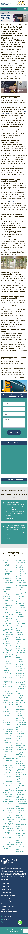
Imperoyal (8, 789)
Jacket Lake (8, 794)
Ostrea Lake (21, 634)
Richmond (20, 695)
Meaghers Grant (22, 575)
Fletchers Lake (9, 727)
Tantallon (20, 763)
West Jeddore (21, 819)
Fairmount (8, 717)
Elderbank (8, 708)
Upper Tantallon (22, 801)
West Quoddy (21, 833)
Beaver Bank (8, 576)
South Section (21, 745)
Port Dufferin (21, 664)
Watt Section (21, 805)
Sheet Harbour (21, 722)
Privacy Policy (5, 909)
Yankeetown (21, 851)
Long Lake (8, 832)
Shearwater (20, 720)
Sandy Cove (20, 711)
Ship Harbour (21, 733)
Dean (6, 652)
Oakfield (19, 630)
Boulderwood (9, 600)
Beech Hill (8, 586)
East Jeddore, (9, 677)
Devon (7, 658)
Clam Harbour (9, 625)
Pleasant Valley (21, 661)
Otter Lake (20, 636)
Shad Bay (20, 717)
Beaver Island (9, 582)
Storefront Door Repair (7, 906)
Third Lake (20, 772)
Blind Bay (7, 598)
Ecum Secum (9, 702)
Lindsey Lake (9, 823)
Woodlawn (20, 846)
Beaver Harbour (9, 580)
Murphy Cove (21, 607)
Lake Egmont (9, 812)
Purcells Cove (21, 688)
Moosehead (20, 602)
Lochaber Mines (9, 830)
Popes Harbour (21, 663)
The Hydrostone (22, 771)
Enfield (7, 715)
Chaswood (8, 622)
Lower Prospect (9, 843)
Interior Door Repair (7, 901)
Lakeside (7, 816)
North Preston (21, 628)
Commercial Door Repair (8, 895)
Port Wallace (21, 666)
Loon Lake (8, 834)
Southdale (20, 747)
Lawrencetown (9, 819)
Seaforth (19, 715)
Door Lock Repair (6, 886)
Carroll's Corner (9, 614)
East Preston (9, 692)
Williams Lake (21, 839)
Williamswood (21, 841)
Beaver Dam (8, 578)
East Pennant (9, 686)
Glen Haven (8, 733)
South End (20, 744)
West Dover (20, 815)
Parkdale (20, 646)
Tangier (19, 762)
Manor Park (20, 567)
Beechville (8, 587)
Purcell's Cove (21, 686)
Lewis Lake (8, 821)
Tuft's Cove (20, 785)
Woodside (20, 848)
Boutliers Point (9, 602)
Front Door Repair (6, 898)
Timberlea (20, 778)
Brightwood (8, 605)
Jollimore (7, 799)
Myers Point (20, 614)
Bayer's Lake (8, 571)
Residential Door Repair (8, 892)
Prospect (20, 682)
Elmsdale (7, 711)
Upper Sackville (21, 799)
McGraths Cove (21, 571)
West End (20, 817)
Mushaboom (21, 609)
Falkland (7, 720)
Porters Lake (21, 668)
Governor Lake (9, 747)
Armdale (7, 564)
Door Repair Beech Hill (10, 12)
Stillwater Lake (21, 760)
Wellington (20, 810)
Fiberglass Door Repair (7, 904)
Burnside (7, 611)
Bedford (7, 584)
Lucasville (20, 564)
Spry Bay (19, 751)
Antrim (7, 562)
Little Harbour (9, 828)
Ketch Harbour (9, 801)
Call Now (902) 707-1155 (9, 9)
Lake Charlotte (9, 808)
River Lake (20, 697)
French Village (9, 729)
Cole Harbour (9, 634)
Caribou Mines (9, 613)
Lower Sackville (9, 844)
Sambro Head (21, 709)
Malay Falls (20, 566)
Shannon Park (21, 718)
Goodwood (8, 745)
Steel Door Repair (6, 889)
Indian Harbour (9, 790)
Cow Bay (7, 641)
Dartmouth (8, 650)
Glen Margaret (9, 735)
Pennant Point (21, 654)
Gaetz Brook (8, 731)
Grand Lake (8, 751)
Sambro (19, 706)
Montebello (20, 596)
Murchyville (20, 605)
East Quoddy (9, 693)
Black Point (8, 596)
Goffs (6, 744)
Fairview (7, 718)
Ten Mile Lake (21, 767)
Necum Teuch (21, 618)
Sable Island (20, 700)
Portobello (20, 675)
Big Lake (7, 593)
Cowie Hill (8, 643)
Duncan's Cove (9, 667)
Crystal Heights (9, 649)
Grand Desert (9, 749)
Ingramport (8, 792)
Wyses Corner (21, 850)
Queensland (20, 690)
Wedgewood (21, 808)
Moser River (20, 603)
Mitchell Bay (20, 591)
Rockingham (21, 699)
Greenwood (8, 753)
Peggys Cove (21, 648)
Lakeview (8, 817)
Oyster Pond (21, 639)
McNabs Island (21, 573)
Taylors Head (21, 765)
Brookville (8, 609)
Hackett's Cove (9, 758)
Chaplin (7, 620)
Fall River (7, 722)
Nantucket (20, 616)
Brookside (8, 607)
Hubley (7, 787)
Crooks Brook (9, 647)
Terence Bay (21, 769)
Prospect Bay (21, 684)
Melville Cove (21, 576)
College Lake (9, 636)
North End (20, 627)
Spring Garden (21, 749)
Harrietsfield (8, 765)
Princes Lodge (21, 681)
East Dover (8, 675)
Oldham (19, 632)
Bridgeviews (8, 604)
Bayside (7, 573)
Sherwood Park (21, 731)
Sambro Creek (21, 708)
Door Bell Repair (6, 883)
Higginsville (8, 781)
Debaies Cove (9, 654)
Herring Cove (9, 780)
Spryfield (19, 754)
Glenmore (8, 742)
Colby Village (9, 632)
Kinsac (7, 807)
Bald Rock (8, 566)
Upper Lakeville (21, 790)
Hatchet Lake (9, 767)
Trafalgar (20, 783)
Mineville (19, 589)
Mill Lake (20, 587)
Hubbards (8, 785)
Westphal (20, 835)
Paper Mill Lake (21, 645)
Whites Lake (21, 837)
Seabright (20, 713)
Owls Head (20, 638)
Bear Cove (8, 575)
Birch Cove (8, 594)
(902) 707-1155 (8, 922)
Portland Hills (21, 673)
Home (2, 12)
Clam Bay (8, 623)
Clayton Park (9, 627)
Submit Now (14, 432)
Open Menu (25, 9)
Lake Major (8, 814)
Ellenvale (7, 709)
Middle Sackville (22, 585)
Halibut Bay (8, 760)
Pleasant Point (21, 659)
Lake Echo (8, 810)
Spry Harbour (21, 753)
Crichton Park (9, 645)
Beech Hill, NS (7, 916)
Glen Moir (8, 737)
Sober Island (21, 742)
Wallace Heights (22, 803)
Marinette (20, 569)
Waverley (20, 806)
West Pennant (21, 824)
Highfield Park (9, 783)
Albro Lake (8, 560)
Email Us (6, 919)
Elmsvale (7, 713)
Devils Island (8, 656)
